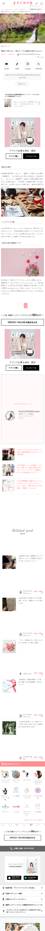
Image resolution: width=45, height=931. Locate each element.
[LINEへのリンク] (36, 3)
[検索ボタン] (41, 4)
